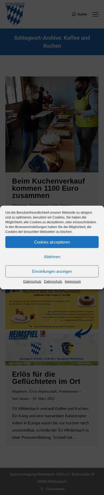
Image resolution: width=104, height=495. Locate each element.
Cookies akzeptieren (52, 242)
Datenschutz (32, 281)
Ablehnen (52, 256)
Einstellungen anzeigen (52, 271)
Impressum (73, 281)
